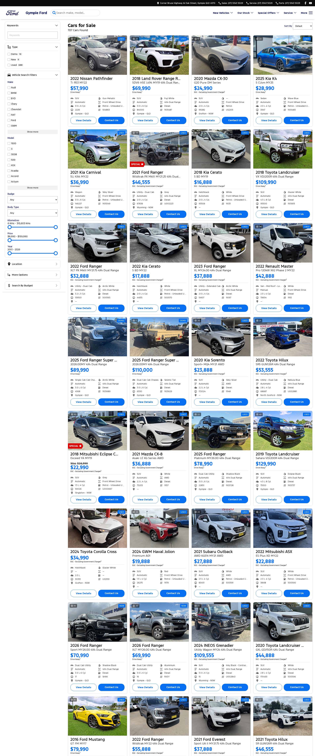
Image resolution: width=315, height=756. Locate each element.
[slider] (10, 227)
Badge (11, 193)
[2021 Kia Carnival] (97, 149)
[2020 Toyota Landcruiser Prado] (282, 622)
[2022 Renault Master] (282, 243)
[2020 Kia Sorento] (221, 336)
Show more (32, 132)
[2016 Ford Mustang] (97, 716)
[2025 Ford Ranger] (221, 430)
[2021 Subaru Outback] (221, 528)
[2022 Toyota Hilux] (282, 336)
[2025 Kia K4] (282, 55)
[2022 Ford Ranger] (97, 243)
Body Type (13, 207)
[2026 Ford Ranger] (97, 622)
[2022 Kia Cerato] (159, 243)
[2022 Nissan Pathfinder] (97, 55)
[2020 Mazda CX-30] (221, 55)
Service (288, 12)
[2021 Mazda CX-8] (159, 430)
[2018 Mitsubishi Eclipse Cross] (97, 430)
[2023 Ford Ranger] (221, 243)
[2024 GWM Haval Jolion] (159, 528)
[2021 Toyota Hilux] (282, 716)
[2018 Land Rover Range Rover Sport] (159, 55)
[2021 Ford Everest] (221, 716)
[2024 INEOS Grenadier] (221, 622)
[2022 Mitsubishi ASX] (282, 528)
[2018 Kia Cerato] (221, 149)
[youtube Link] (310, 3)
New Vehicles (221, 12)
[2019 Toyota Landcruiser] (282, 430)
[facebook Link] (305, 3)
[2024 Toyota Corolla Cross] (97, 528)
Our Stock (243, 12)
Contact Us (111, 120)
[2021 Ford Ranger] (159, 149)
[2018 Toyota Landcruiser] (282, 149)
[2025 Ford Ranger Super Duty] (97, 336)
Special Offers (266, 12)
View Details (83, 120)
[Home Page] (12, 13)
